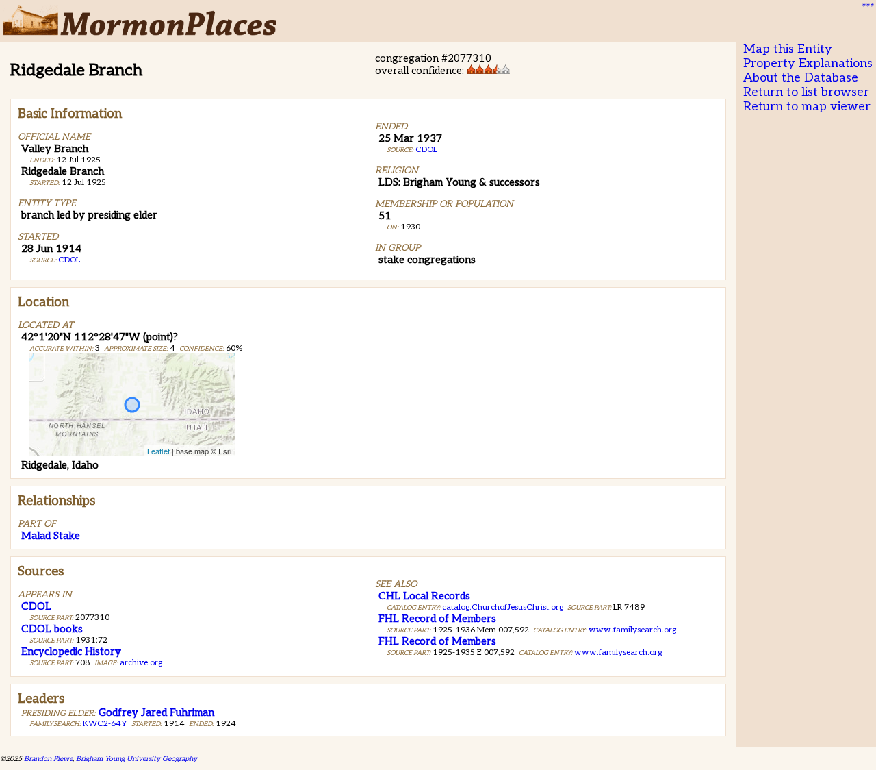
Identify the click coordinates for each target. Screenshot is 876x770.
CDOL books (52, 629)
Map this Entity (787, 49)
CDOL (69, 260)
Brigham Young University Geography (136, 758)
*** (866, 7)
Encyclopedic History (71, 651)
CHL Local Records (424, 596)
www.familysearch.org (632, 630)
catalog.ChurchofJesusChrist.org (502, 607)
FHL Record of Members (437, 618)
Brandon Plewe (48, 758)
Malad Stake (50, 536)
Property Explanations (808, 63)
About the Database (800, 78)
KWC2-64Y (105, 724)
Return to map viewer (807, 106)
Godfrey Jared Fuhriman (156, 712)
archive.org (141, 663)
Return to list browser (806, 92)
